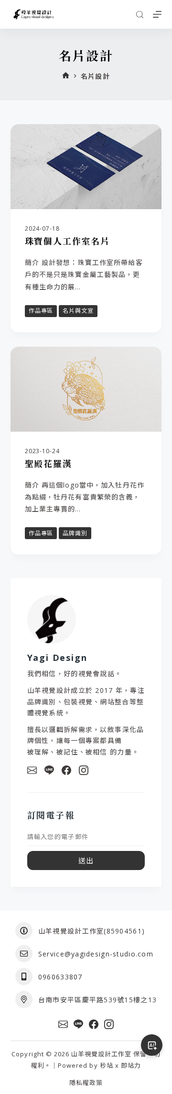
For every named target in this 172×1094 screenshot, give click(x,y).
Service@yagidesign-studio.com (95, 953)
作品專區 (41, 311)
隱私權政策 (86, 1083)
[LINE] (49, 770)
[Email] (32, 770)
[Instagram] (83, 770)
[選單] (157, 14)
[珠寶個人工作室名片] (86, 166)
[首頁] (65, 76)
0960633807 (60, 976)
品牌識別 (75, 533)
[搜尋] (139, 14)
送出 (86, 860)
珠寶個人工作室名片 (67, 241)
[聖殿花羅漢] (86, 389)
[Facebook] (66, 770)
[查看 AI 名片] (151, 1045)
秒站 (106, 1065)
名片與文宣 (78, 311)
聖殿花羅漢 (48, 463)
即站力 (131, 1065)
